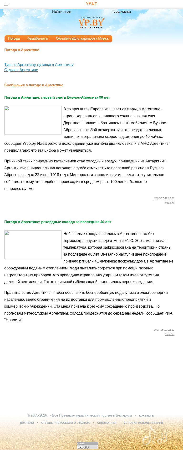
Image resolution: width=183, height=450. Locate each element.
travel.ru (169, 202)
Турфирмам (121, 11)
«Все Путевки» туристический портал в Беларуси (91, 415)
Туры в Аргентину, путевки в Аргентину (38, 65)
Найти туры (61, 11)
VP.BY (91, 3)
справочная (106, 422)
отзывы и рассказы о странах (65, 422)
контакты (146, 415)
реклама (27, 422)
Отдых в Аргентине (21, 70)
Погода (14, 38)
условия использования (143, 422)
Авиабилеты (38, 38)
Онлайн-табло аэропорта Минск (82, 38)
